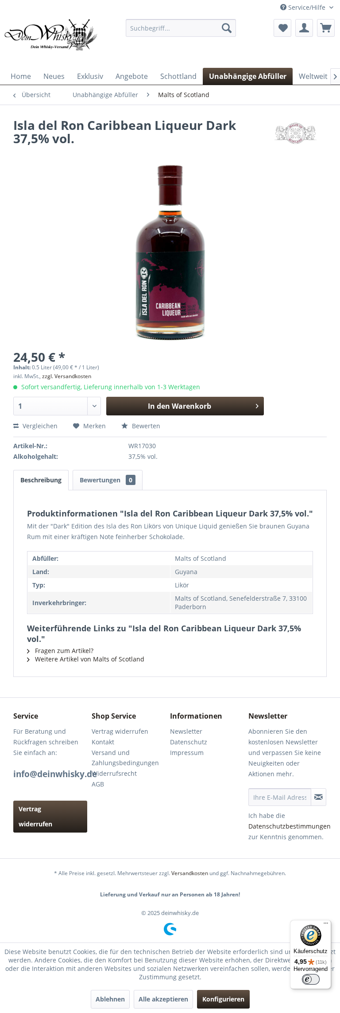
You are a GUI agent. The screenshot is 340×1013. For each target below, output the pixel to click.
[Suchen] (226, 28)
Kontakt (103, 742)
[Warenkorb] (326, 28)
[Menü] (326, 925)
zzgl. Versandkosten (66, 376)
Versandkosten (189, 873)
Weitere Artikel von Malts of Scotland (88, 659)
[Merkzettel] (282, 28)
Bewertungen (106, 480)
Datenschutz (188, 742)
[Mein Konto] (304, 28)
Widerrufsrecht (114, 773)
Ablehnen (110, 999)
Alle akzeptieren (163, 999)
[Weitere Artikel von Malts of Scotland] (295, 133)
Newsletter (186, 731)
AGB (98, 784)
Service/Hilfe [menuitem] (306, 7)
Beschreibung (41, 480)
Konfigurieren (223, 999)
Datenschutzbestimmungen (289, 826)
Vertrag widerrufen (35, 816)
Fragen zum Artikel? (63, 650)
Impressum (187, 752)
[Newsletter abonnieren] (318, 797)
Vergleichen (39, 426)
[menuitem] (181, 28)
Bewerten (145, 426)
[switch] (311, 979)
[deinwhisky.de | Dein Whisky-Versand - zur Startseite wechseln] (51, 41)
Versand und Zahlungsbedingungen (125, 757)
